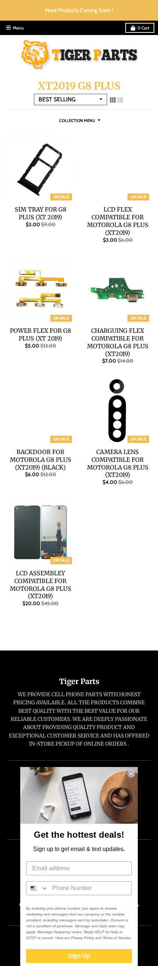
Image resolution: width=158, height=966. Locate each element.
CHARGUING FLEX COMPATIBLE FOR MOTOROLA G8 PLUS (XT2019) (117, 342)
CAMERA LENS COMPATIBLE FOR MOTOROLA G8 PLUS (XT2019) (117, 463)
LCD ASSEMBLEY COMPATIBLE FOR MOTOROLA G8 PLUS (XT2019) (40, 584)
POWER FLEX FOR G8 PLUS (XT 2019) (40, 334)
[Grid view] (113, 100)
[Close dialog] (131, 773)
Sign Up (79, 956)
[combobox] (37, 888)
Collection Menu (77, 120)
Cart (143, 28)
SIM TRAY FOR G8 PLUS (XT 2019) (41, 213)
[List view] (120, 100)
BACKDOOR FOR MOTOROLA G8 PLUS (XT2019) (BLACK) (40, 459)
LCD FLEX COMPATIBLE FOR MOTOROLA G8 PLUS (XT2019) (117, 221)
